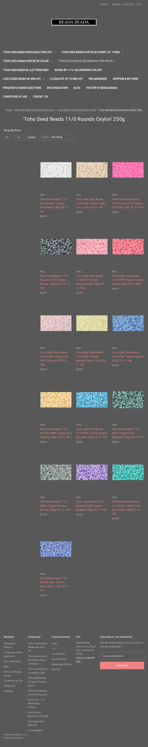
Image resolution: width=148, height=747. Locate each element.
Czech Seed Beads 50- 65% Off (22, 78)
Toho (54, 643)
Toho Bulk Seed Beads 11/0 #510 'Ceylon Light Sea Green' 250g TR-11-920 (126, 508)
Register (129, 4)
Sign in (116, 4)
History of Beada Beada (101, 87)
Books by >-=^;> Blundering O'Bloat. (78, 70)
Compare (55, 170)
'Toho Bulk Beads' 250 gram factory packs (85, 61)
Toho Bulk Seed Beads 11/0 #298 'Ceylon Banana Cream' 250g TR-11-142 (91, 358)
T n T (54, 648)
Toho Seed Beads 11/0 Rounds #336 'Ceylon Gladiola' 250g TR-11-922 (91, 505)
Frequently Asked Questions (22, 87)
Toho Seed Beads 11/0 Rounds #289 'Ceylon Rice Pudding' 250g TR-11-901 (56, 433)
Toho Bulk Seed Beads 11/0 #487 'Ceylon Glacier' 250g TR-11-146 (128, 356)
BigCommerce (21, 734)
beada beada (59, 659)
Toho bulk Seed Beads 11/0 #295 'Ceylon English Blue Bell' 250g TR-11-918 (92, 433)
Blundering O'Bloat (62, 664)
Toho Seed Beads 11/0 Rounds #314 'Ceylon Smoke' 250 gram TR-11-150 (55, 282)
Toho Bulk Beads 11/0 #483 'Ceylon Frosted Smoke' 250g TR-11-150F (55, 505)
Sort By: (45, 137)
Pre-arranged (98, 78)
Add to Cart (56, 176)
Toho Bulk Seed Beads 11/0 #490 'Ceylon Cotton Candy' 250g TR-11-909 (128, 280)
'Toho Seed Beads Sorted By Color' (26, 61)
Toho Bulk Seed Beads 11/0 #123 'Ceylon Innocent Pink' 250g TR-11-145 (90, 282)
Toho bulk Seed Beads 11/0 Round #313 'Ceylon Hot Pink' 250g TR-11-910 (127, 203)
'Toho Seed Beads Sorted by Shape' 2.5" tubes (90, 52)
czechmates (58, 653)
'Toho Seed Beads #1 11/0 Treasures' (26, 70)
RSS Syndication (57, 87)
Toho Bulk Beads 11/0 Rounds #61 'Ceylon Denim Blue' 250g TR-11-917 (55, 584)
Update (31, 137)
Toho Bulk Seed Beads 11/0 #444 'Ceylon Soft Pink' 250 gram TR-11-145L (54, 358)
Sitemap (8, 691)
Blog (77, 87)
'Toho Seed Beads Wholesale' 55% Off (27, 52)
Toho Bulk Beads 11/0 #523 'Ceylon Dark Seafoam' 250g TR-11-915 (128, 433)
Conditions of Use (15, 96)
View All (56, 669)
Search (104, 4)
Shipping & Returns (125, 78)
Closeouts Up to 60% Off (66, 78)
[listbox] (62, 137)
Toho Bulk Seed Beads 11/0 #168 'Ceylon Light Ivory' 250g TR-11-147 (90, 203)
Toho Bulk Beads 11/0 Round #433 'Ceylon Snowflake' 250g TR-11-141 (54, 205)
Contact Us (40, 96)
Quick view (55, 163)
